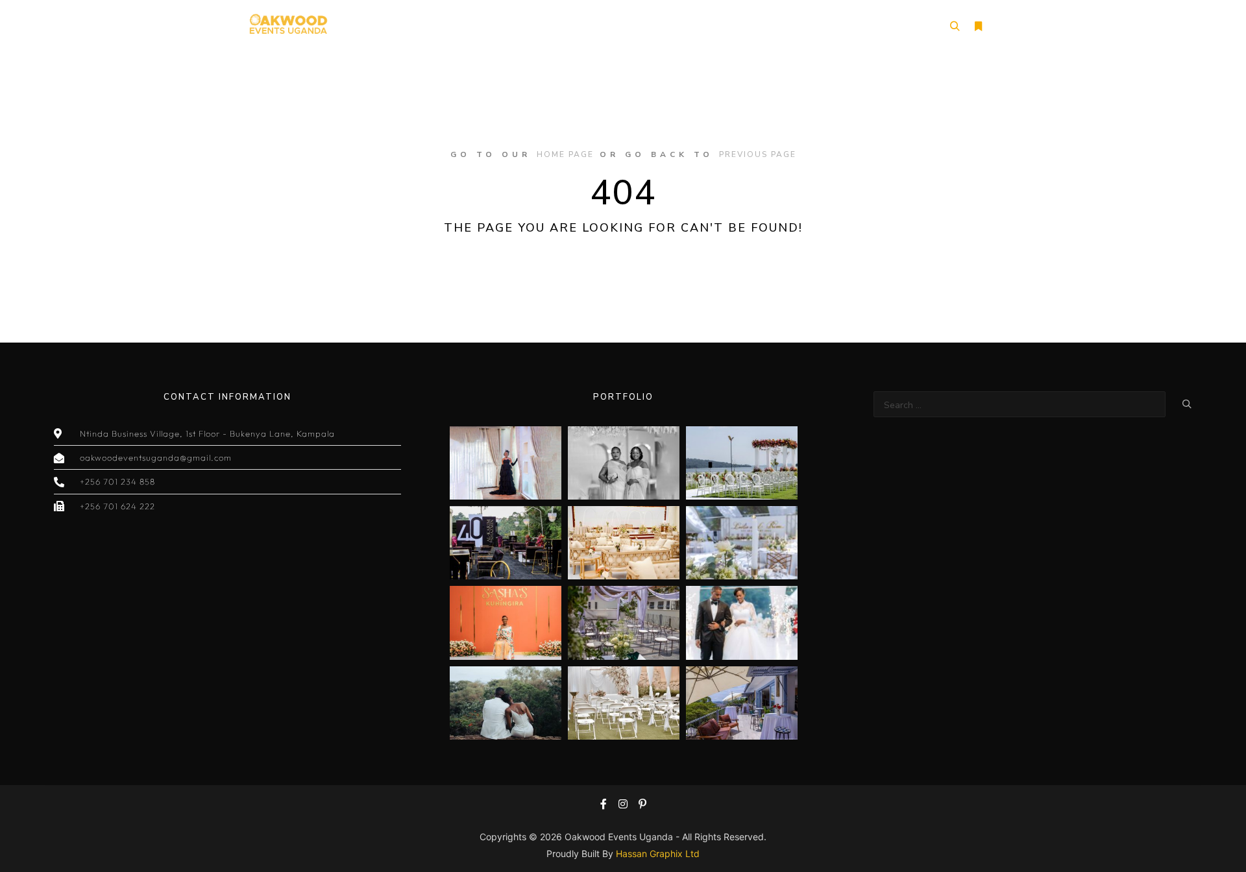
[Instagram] (623, 803)
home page (565, 154)
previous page (757, 154)
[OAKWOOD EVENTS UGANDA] (288, 26)
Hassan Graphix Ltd (658, 853)
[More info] (978, 26)
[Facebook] (603, 803)
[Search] (954, 26)
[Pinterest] (642, 803)
